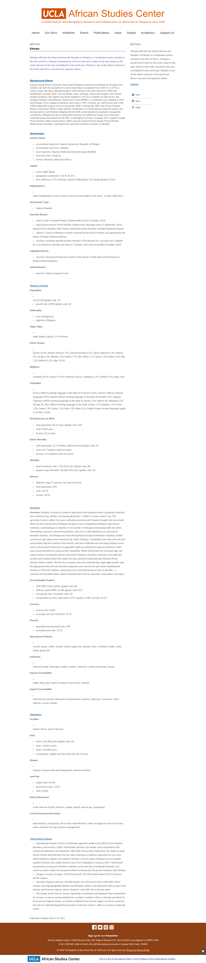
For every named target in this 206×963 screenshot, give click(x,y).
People (131, 33)
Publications (101, 33)
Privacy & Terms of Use (138, 950)
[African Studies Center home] (103, 14)
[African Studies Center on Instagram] (111, 928)
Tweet (138, 108)
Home (36, 33)
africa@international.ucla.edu (103, 944)
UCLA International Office (120, 959)
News (118, 33)
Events (84, 33)
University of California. (95, 950)
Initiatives (68, 33)
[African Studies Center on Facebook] (94, 928)
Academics (148, 33)
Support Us (167, 33)
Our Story (51, 33)
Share (137, 101)
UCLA (102, 959)
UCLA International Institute (162, 959)
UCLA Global (140, 959)
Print (137, 95)
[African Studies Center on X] (100, 928)
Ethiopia (134, 84)
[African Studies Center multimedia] (105, 928)
